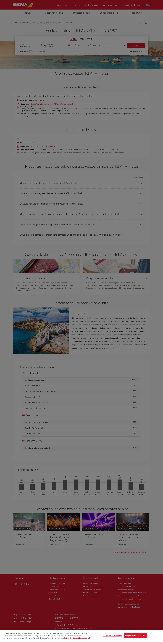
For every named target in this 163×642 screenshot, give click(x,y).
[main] (81, 636)
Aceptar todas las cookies (135, 636)
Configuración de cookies (112, 636)
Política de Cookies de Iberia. (77, 638)
